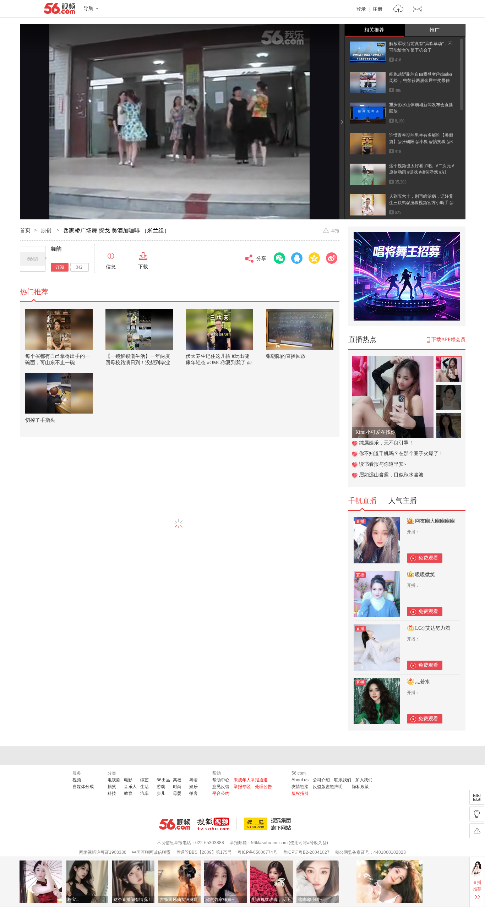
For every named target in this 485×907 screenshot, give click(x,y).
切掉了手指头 (40, 420)
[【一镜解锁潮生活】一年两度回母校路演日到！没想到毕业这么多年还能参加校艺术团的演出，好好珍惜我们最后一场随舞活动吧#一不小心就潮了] (139, 329)
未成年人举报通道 (251, 779)
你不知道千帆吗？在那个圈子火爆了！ (401, 453)
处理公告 (263, 786)
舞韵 (56, 249)
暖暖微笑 (425, 574)
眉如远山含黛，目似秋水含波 (391, 474)
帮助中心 (220, 779)
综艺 (144, 779)
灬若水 (422, 681)
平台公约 (220, 793)
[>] (398, 9)
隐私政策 (360, 786)
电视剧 (114, 779)
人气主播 (402, 500)
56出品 (163, 779)
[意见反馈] (476, 830)
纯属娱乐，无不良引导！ (386, 443)
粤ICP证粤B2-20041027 (306, 852)
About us (300, 779)
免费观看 (428, 558)
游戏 (161, 786)
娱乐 (193, 786)
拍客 (193, 793)
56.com (59, 10)
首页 (25, 230)
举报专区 (242, 786)
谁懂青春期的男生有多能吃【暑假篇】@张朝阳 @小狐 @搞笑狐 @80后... (421, 142)
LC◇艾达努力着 (432, 628)
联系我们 (342, 779)
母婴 (177, 793)
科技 (112, 793)
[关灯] (476, 814)
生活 (144, 786)
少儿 (161, 793)
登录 (361, 9)
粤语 (193, 779)
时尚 (177, 786)
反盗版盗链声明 (328, 786)
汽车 (144, 793)
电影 (128, 779)
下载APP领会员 (448, 339)
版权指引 (300, 793)
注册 (377, 9)
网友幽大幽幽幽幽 (435, 521)
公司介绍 (321, 779)
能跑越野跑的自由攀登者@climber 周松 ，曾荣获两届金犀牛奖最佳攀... (420, 80)
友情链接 (300, 786)
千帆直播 (362, 500)
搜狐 (269, 824)
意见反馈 (220, 786)
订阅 (59, 267)
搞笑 (112, 786)
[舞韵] (32, 259)
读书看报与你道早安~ (383, 464)
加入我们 (363, 779)
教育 (128, 793)
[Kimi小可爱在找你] (393, 359)
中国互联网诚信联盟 (151, 852)
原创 (47, 230)
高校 (177, 779)
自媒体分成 (83, 786)
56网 (174, 824)
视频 (76, 779)
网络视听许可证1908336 (102, 852)
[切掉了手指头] (59, 393)
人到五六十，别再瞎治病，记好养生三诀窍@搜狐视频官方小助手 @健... (421, 203)
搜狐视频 (217, 824)
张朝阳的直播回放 (286, 356)
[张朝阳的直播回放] (299, 329)
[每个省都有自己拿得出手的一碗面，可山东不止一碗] (59, 329)
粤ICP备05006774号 (257, 852)
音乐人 (130, 786)
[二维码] (476, 797)
